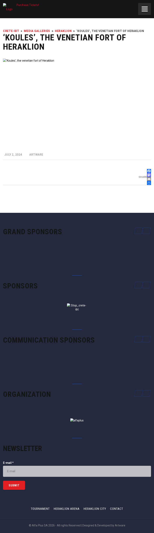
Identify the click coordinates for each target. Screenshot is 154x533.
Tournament (40, 509)
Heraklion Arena (67, 509)
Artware (120, 525)
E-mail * (8, 462)
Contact (116, 509)
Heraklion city (95, 509)
